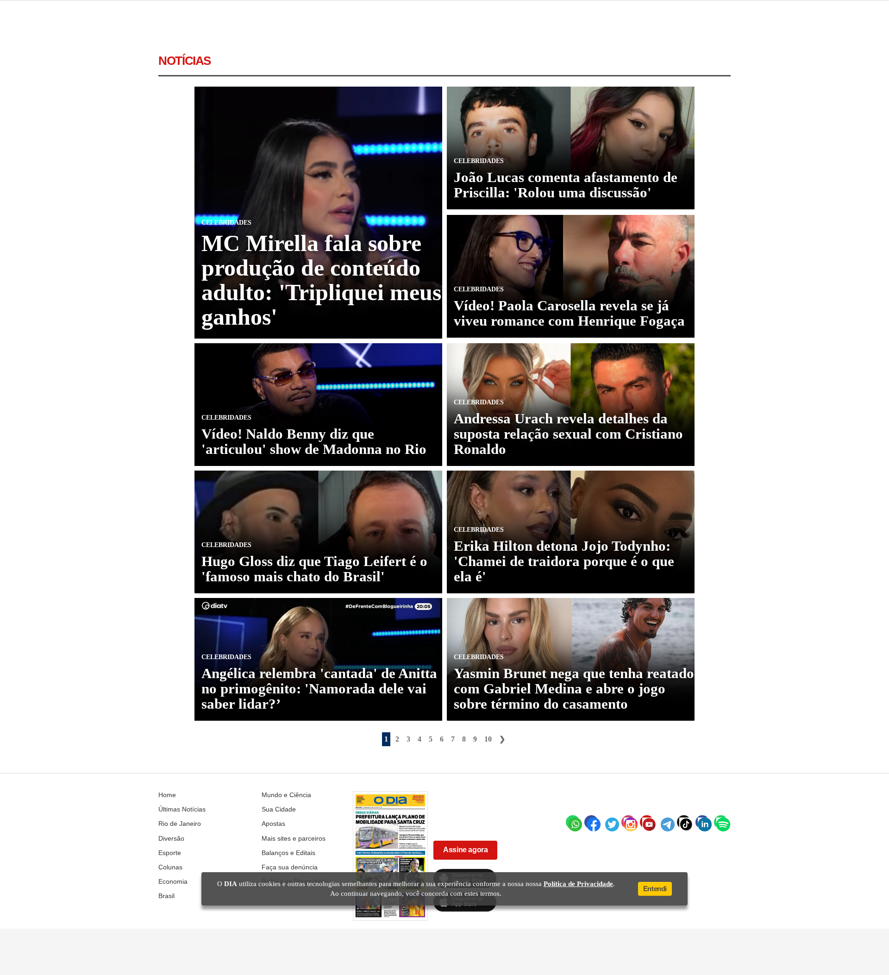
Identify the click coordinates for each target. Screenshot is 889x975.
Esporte (169, 852)
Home (167, 795)
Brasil (166, 896)
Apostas (273, 823)
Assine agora (465, 850)
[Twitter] (610, 822)
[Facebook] (591, 822)
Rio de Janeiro (179, 823)
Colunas (170, 867)
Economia (173, 881)
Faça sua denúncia (290, 867)
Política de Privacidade (578, 883)
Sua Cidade (279, 809)
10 (488, 739)
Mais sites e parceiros (294, 838)
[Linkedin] (702, 822)
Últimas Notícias (182, 809)
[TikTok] (684, 822)
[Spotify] (721, 822)
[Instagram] (628, 822)
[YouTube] (647, 822)
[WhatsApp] (573, 822)
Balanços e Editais (288, 852)
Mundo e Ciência (286, 795)
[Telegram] (665, 822)
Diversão (171, 838)
